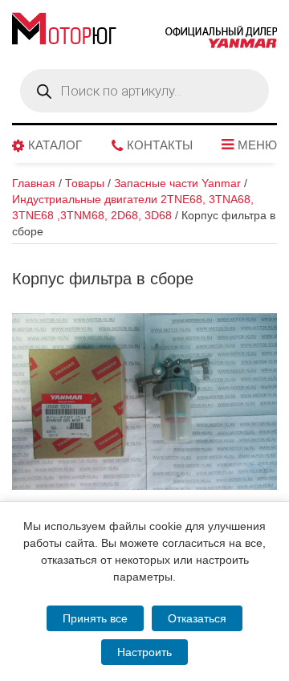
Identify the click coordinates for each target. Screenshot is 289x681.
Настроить (144, 652)
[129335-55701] (144, 401)
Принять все (95, 618)
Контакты (160, 145)
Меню (257, 145)
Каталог (55, 145)
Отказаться (197, 618)
